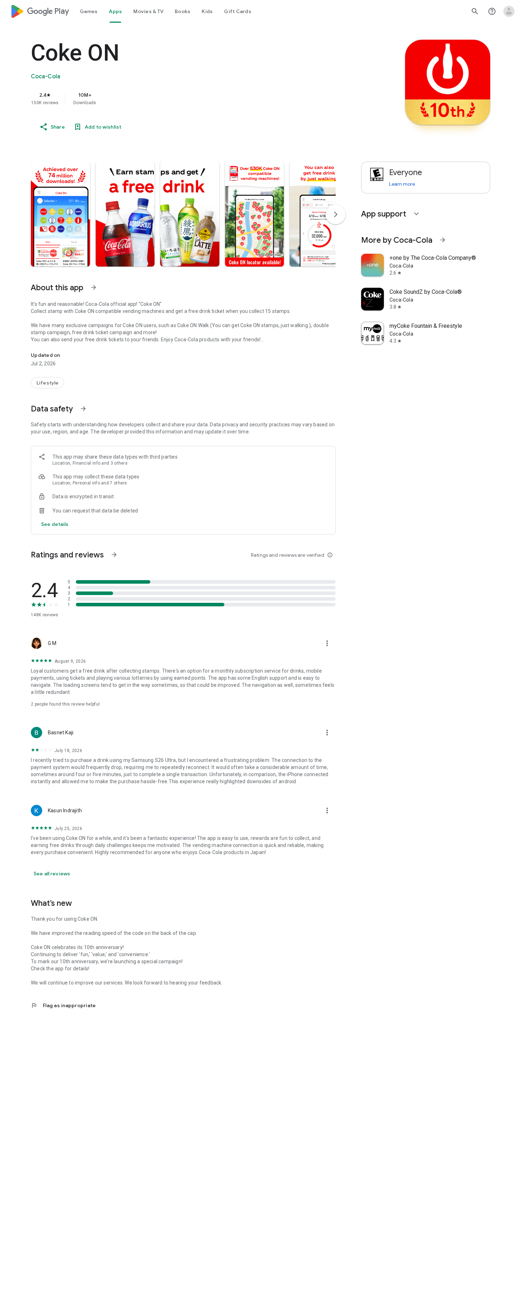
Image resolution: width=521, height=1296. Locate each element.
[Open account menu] (508, 11)
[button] (60, 214)
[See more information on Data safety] (83, 408)
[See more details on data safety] (55, 524)
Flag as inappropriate (63, 1005)
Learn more (402, 184)
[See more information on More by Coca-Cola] (442, 239)
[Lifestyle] (47, 382)
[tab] (88, 11)
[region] (172, 98)
